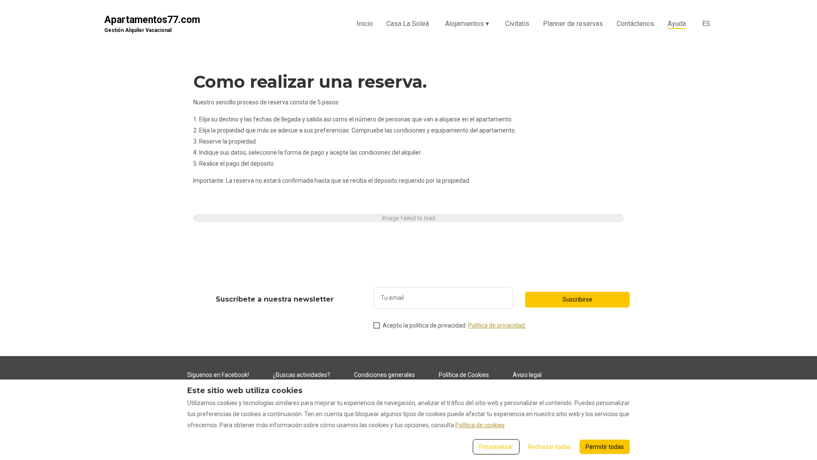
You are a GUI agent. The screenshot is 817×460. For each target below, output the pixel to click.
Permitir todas (605, 446)
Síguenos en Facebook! (218, 374)
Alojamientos (467, 24)
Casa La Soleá (407, 24)
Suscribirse (577, 299)
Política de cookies (480, 425)
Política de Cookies (464, 374)
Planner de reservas (573, 24)
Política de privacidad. (497, 325)
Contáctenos (635, 24)
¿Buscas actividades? (301, 374)
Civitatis (517, 24)
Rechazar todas (549, 446)
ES (706, 24)
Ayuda (677, 24)
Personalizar (496, 446)
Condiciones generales (384, 374)
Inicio (365, 24)
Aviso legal (527, 374)
